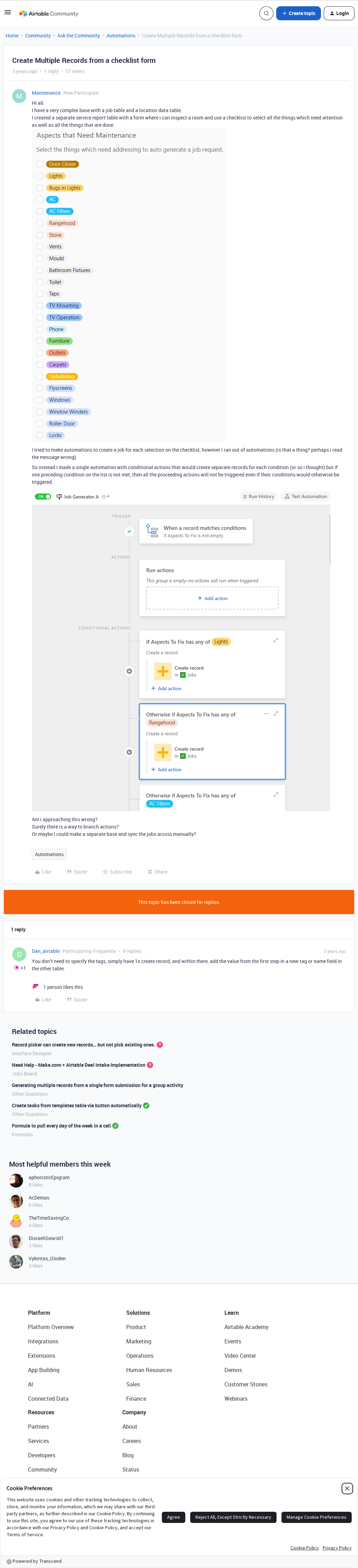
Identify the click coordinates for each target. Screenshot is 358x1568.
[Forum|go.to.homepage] (48, 13)
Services (38, 1441)
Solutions (138, 1313)
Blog (128, 1455)
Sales (133, 1384)
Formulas (22, 1134)
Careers (131, 1441)
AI (30, 1384)
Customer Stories (245, 1384)
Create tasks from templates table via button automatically (77, 1105)
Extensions (41, 1355)
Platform (39, 1313)
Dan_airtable (46, 951)
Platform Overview (51, 1327)
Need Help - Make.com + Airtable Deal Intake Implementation (78, 1065)
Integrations (43, 1341)
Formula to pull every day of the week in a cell (61, 1125)
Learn (231, 1313)
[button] (7, 14)
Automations (121, 35)
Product (136, 1327)
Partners (38, 1426)
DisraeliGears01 (46, 1238)
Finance (136, 1398)
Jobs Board (24, 1073)
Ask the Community (78, 35)
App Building (43, 1370)
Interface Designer (32, 1053)
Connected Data (48, 1398)
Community (38, 35)
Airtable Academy (246, 1327)
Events (232, 1341)
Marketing (138, 1341)
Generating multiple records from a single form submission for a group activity (97, 1085)
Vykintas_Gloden (47, 1258)
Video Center (240, 1355)
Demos (233, 1370)
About (129, 1426)
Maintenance (46, 92)
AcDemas (39, 1197)
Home (12, 35)
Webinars (236, 1398)
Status (130, 1469)
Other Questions (30, 1094)
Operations (139, 1355)
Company (134, 1412)
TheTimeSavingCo (49, 1218)
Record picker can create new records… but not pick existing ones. (83, 1044)
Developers (41, 1455)
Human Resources (149, 1370)
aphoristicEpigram (49, 1177)
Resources (41, 1412)
